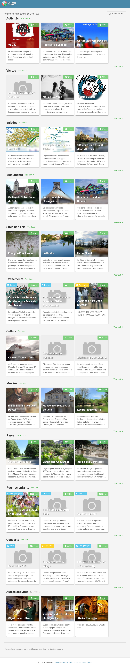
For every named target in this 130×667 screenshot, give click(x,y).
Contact (57, 662)
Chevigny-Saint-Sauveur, (40, 649)
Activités (12, 18)
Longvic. (60, 649)
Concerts (12, 539)
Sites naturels (16, 227)
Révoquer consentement (83, 662)
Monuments (14, 175)
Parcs (10, 435)
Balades (11, 122)
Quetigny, (53, 649)
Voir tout (25, 18)
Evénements (14, 279)
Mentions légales (67, 662)
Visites (11, 70)
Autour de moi (116, 14)
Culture (11, 331)
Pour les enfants (17, 487)
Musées (11, 383)
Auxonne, (27, 649)
